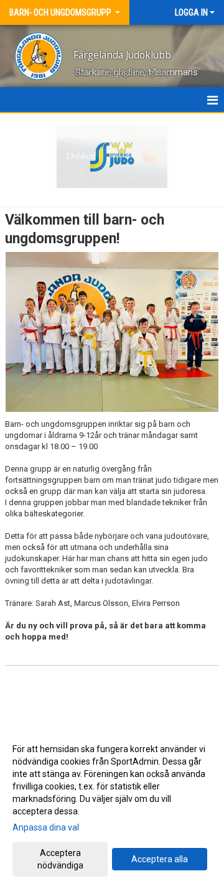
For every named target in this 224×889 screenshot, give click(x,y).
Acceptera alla (159, 859)
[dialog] (112, 806)
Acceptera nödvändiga (60, 859)
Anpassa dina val (45, 827)
